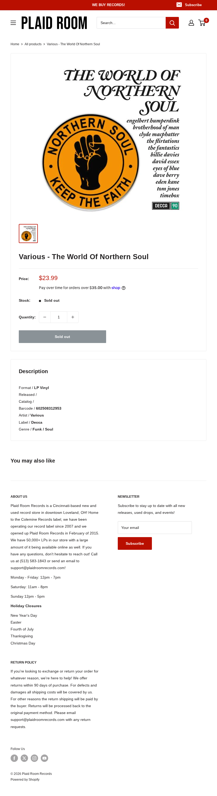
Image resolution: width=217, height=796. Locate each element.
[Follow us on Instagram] (34, 758)
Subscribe (193, 5)
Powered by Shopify (25, 779)
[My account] (191, 23)
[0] (202, 23)
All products (33, 44)
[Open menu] (13, 23)
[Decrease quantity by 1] (44, 317)
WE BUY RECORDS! (108, 5)
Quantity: (27, 317)
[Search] (172, 23)
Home (15, 44)
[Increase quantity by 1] (72, 317)
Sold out (62, 337)
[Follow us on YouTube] (44, 758)
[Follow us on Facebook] (14, 758)
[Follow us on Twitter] (24, 758)
